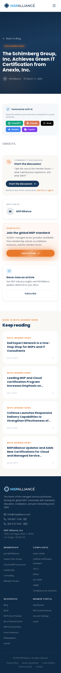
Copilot (31, 129)
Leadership (9, 570)
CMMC (36, 585)
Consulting (9, 575)
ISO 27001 (37, 579)
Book (6, 610)
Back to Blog (13, 38)
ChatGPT (16, 123)
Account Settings (41, 615)
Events (7, 643)
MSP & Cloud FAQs (12, 626)
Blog (6, 605)
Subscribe (30, 293)
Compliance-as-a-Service (45, 590)
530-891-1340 (17, 519)
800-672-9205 (17, 523)
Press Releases (11, 632)
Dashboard (38, 605)
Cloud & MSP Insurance (15, 564)
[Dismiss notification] (55, 655)
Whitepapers (10, 637)
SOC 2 (36, 568)
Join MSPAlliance (11, 553)
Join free (41, 190)
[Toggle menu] (54, 5)
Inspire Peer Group (13, 559)
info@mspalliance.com (19, 514)
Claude (33, 123)
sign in (50, 190)
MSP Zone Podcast (13, 615)
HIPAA (36, 574)
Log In (35, 621)
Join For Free (28, 253)
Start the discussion (20, 183)
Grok (48, 123)
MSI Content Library (42, 610)
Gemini (14, 129)
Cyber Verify (39, 553)
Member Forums (11, 581)
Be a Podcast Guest (13, 621)
